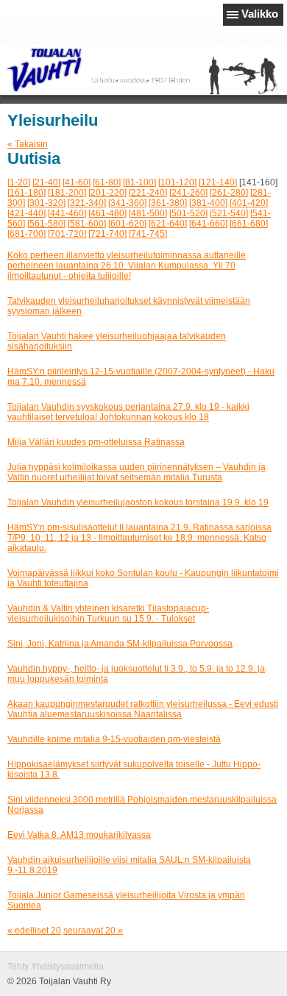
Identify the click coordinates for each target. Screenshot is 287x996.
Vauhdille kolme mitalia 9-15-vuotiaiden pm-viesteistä (114, 739)
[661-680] (249, 223)
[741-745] (148, 234)
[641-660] (208, 223)
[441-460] (67, 213)
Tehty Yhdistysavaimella (55, 966)
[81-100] (139, 182)
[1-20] (18, 182)
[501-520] (188, 213)
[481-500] (148, 213)
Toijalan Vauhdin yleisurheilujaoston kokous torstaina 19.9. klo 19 (138, 502)
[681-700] (26, 234)
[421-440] (26, 213)
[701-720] (67, 234)
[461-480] (107, 213)
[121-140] (218, 182)
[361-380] (168, 203)
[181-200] (67, 193)
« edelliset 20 (34, 930)
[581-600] (87, 223)
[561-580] (46, 223)
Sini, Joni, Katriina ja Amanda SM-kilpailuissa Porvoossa (120, 643)
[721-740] (107, 234)
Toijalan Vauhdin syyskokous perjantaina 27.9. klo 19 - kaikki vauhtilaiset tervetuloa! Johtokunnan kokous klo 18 (128, 412)
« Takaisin (27, 144)
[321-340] (87, 203)
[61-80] (107, 182)
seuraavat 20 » (93, 930)
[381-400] (208, 203)
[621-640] (168, 223)
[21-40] (46, 182)
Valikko (259, 13)
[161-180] (26, 193)
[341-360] (127, 203)
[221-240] (148, 193)
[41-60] (77, 182)
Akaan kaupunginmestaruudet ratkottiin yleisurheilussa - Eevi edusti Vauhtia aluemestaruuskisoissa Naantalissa (142, 709)
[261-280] (229, 193)
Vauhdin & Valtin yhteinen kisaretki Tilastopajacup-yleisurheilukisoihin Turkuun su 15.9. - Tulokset (108, 613)
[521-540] (229, 213)
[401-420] (249, 203)
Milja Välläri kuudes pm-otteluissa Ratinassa (96, 442)
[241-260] (188, 193)
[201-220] (107, 193)
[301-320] (46, 203)
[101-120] (177, 182)
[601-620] (127, 223)
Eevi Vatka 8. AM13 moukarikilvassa (79, 835)
